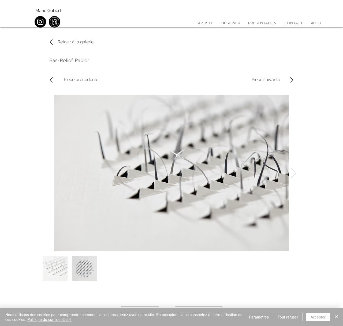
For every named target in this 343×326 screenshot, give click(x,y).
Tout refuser (288, 317)
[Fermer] (336, 317)
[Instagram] (40, 22)
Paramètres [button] (259, 317)
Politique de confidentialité (49, 319)
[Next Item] (293, 173)
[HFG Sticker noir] (54, 22)
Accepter (318, 317)
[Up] (51, 80)
